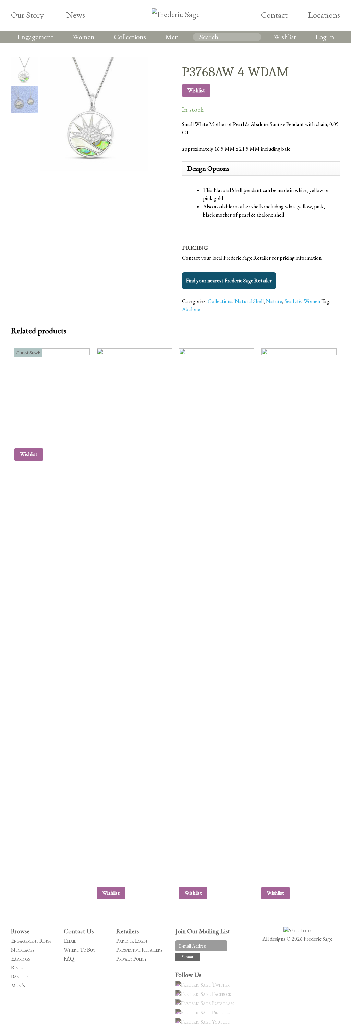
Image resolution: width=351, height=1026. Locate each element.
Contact (274, 15)
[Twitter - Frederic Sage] (204, 984)
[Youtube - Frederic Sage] (204, 1021)
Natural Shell (249, 301)
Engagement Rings (31, 940)
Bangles (19, 976)
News (75, 15)
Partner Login (131, 940)
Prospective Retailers (139, 949)
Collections (130, 36)
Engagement (35, 36)
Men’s (18, 985)
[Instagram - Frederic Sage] (206, 1003)
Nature (274, 301)
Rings (17, 967)
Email (70, 940)
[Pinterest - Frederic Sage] (205, 1012)
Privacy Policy (131, 958)
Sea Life (293, 301)
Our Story (27, 15)
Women (84, 36)
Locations (324, 15)
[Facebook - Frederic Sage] (204, 994)
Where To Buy (79, 949)
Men (172, 36)
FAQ (69, 958)
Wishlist (285, 36)
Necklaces (22, 949)
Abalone (191, 309)
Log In (324, 36)
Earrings (20, 958)
